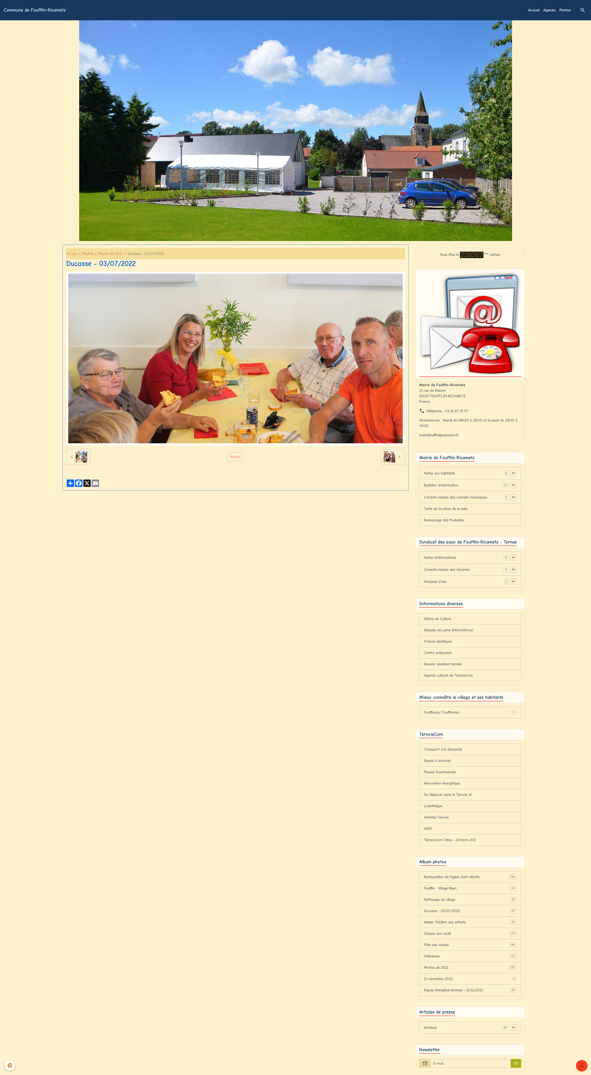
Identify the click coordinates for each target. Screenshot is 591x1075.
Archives (430, 1028)
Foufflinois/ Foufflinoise (469, 712)
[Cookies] (10, 1065)
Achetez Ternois (436, 817)
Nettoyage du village (469, 900)
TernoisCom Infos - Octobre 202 (450, 840)
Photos (565, 10)
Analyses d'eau (435, 582)
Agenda (549, 10)
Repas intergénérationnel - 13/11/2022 (469, 990)
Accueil (534, 10)
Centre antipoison (438, 653)
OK (516, 1063)
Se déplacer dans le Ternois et (448, 795)
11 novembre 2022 (469, 979)
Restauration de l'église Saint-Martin (469, 877)
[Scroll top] (582, 1066)
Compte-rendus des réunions (447, 570)
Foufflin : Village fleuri (469, 888)
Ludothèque (433, 806)
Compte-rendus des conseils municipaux (455, 497)
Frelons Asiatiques (438, 641)
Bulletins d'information (441, 485)
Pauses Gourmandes (440, 772)
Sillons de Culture (437, 619)
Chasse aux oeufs (469, 933)
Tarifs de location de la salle (445, 509)
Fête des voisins (469, 945)
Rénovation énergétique (442, 783)
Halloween (469, 956)
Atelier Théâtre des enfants (469, 922)
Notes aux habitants (439, 473)
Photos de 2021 (110, 254)
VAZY (428, 829)
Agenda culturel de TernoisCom (448, 675)
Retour (235, 457)
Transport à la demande (443, 749)
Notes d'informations (440, 558)
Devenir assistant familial (443, 664)
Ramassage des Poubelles (444, 520)
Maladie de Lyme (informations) (448, 630)
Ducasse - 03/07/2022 (469, 911)
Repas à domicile (437, 761)
